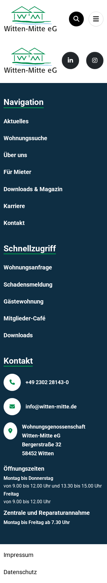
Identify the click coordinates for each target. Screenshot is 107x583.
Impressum (19, 554)
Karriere (14, 206)
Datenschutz (20, 572)
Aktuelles (16, 121)
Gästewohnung (23, 301)
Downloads (18, 335)
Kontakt (14, 222)
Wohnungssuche (25, 138)
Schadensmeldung (28, 284)
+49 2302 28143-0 (47, 382)
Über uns (15, 155)
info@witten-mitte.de (51, 406)
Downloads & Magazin (33, 189)
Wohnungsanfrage (28, 267)
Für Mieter (17, 171)
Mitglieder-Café (24, 318)
